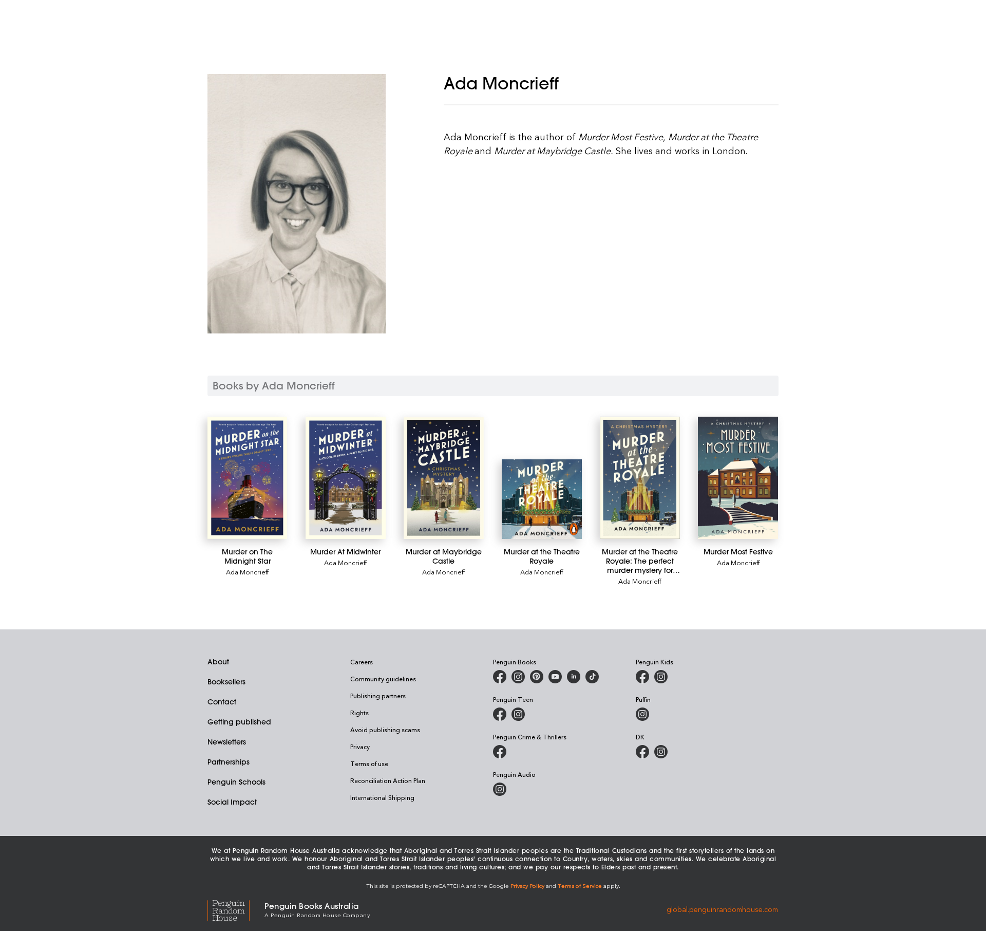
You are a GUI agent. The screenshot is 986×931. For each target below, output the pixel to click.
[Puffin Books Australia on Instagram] (642, 714)
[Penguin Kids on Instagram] (661, 676)
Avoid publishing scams (385, 729)
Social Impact (232, 802)
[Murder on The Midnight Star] (247, 478)
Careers (361, 661)
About (218, 661)
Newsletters (226, 742)
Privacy (360, 746)
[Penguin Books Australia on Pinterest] (536, 676)
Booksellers (226, 681)
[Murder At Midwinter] (345, 478)
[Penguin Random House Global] (235, 909)
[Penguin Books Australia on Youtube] (555, 676)
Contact (221, 701)
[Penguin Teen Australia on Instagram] (518, 714)
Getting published (239, 722)
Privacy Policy (527, 885)
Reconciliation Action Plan (387, 780)
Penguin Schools (236, 782)
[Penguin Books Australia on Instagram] (518, 676)
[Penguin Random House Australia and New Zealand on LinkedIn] (573, 676)
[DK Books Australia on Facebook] (642, 751)
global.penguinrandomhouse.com (722, 909)
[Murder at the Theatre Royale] (541, 499)
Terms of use (369, 763)
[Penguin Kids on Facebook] (642, 676)
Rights (359, 712)
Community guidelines (383, 678)
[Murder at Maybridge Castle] (443, 478)
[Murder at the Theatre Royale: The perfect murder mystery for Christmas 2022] (639, 478)
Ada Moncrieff (247, 571)
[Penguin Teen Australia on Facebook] (499, 714)
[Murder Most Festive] (738, 478)
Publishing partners (378, 695)
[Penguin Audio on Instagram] (499, 789)
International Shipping (382, 797)
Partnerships (228, 762)
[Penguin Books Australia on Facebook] (499, 676)
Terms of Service (580, 885)
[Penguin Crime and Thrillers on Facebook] (499, 751)
